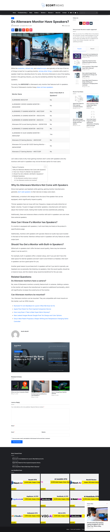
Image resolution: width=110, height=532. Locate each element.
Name (13, 425)
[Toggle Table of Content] (44, 167)
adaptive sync (41, 68)
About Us (58, 12)
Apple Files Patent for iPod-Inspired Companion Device (32, 309)
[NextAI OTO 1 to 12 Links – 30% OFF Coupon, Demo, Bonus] (25, 482)
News (30, 12)
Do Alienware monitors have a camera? (27, 178)
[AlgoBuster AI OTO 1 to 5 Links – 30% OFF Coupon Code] (25, 498)
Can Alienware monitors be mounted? (26, 180)
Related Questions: (19, 176)
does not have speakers (45, 87)
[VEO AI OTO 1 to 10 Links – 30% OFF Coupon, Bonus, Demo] (55, 515)
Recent (92, 48)
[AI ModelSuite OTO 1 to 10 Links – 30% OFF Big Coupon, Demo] (84, 498)
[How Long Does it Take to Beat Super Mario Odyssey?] (77, 68)
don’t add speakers (24, 192)
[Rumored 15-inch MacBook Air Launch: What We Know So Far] (77, 56)
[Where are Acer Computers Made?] (20, 386)
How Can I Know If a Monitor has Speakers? (27, 172)
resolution (21, 68)
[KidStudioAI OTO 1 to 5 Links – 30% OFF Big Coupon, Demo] (25, 515)
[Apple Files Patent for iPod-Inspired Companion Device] (77, 62)
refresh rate (29, 68)
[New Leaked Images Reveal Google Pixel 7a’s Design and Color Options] (77, 75)
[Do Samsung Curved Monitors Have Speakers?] (40, 386)
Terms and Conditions (75, 529)
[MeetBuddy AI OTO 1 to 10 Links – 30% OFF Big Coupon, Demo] (55, 498)
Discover (50, 12)
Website (43, 432)
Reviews (43, 12)
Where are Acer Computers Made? (20, 392)
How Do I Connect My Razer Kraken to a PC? (29, 358)
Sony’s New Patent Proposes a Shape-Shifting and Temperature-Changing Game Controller (93, 122)
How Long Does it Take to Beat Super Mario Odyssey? (32, 312)
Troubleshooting (22, 12)
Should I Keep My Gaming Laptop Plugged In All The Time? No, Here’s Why (95, 524)
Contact (64, 12)
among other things (45, 71)
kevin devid (16, 25)
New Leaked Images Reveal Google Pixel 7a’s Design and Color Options (38, 315)
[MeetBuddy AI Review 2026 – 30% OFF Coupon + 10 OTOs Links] (84, 515)
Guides (36, 12)
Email (13, 432)
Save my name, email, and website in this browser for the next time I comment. (31, 438)
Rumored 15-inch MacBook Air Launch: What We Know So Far (34, 306)
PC (12, 18)
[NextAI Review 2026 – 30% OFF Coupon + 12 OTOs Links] (84, 482)
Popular (79, 48)
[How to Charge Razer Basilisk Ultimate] (61, 386)
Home (14, 12)
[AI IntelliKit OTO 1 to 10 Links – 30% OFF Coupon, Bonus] (55, 482)
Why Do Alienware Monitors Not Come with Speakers (29, 169)
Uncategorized (18, 351)
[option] (40, 357)
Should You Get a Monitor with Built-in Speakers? (28, 174)
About (68, 529)
